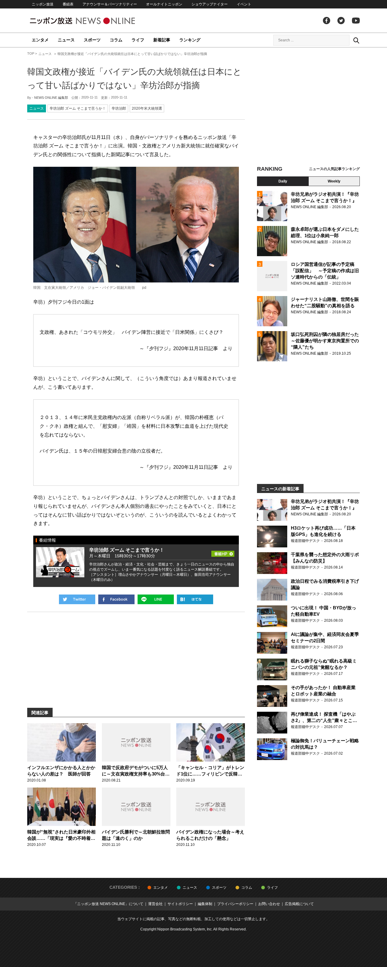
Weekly (334, 181)
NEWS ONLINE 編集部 (51, 97)
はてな (195, 599)
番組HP (222, 552)
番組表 (68, 4)
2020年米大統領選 (147, 108)
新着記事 (161, 39)
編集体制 (205, 904)
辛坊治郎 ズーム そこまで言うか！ (78, 108)
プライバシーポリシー (235, 904)
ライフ (138, 39)
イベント (244, 4)
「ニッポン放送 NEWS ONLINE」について (108, 904)
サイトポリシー (180, 904)
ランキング (189, 39)
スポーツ (92, 39)
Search (356, 40)
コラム (116, 39)
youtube (356, 20)
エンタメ (40, 39)
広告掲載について (299, 904)
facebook (326, 20)
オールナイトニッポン (164, 4)
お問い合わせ (269, 904)
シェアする (116, 599)
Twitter (341, 20)
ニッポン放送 (43, 4)
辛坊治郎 (119, 108)
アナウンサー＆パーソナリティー (110, 4)
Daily (282, 181)
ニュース (66, 39)
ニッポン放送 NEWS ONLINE (94, 20)
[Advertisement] (308, 107)
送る (156, 599)
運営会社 (155, 904)
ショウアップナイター (209, 4)
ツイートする (77, 599)
